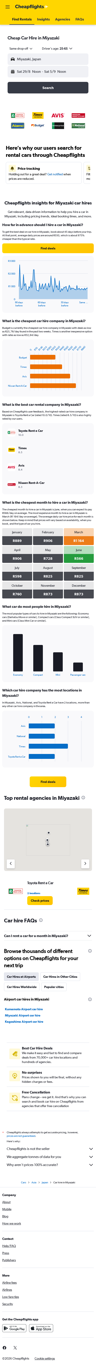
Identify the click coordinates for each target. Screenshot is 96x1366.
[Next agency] (85, 863)
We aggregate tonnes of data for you (34, 1157)
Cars (23, 1182)
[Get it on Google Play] (14, 1328)
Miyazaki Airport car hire (22, 1015)
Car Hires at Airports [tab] (21, 976)
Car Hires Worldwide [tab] (22, 987)
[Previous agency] (11, 863)
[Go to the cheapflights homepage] (31, 7)
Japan (45, 1182)
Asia (33, 1182)
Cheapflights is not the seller (28, 1149)
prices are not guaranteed (21, 1136)
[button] (8, 7)
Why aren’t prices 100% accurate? (32, 1165)
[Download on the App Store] (41, 1328)
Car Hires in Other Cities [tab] (60, 976)
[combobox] (21, 48)
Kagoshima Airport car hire (24, 1021)
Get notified (55, 174)
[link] (48, 248)
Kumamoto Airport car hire (24, 1009)
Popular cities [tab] (54, 987)
